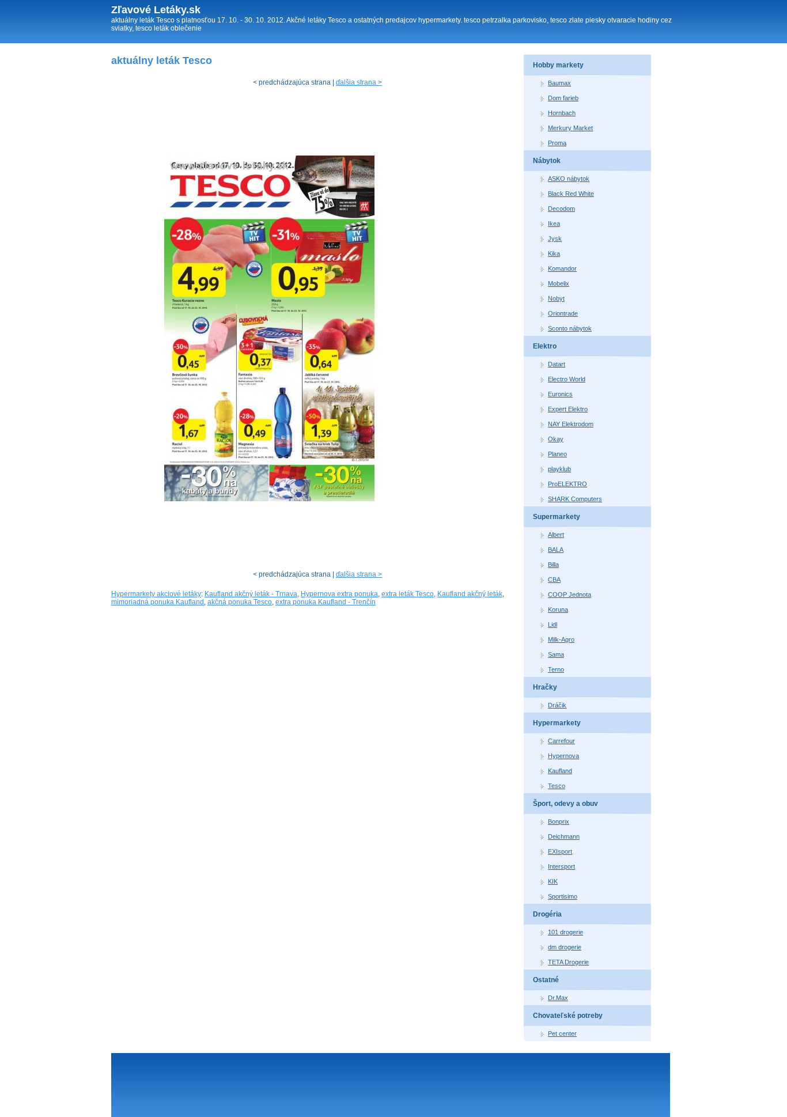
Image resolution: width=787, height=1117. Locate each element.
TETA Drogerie (568, 962)
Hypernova (563, 755)
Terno (556, 669)
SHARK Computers (575, 498)
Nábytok (547, 161)
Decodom (561, 208)
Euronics (560, 394)
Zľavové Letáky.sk (155, 10)
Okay (555, 439)
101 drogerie (565, 932)
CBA (554, 579)
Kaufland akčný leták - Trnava (251, 594)
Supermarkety (556, 517)
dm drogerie (564, 947)
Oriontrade (563, 313)
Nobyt (556, 298)
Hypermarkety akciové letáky (156, 594)
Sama (556, 654)
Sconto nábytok (570, 328)
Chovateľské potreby (568, 1016)
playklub (559, 468)
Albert (556, 534)
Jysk (555, 238)
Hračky (545, 687)
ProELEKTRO (567, 483)
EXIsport (560, 851)
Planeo (557, 453)
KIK (553, 881)
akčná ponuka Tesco (239, 602)
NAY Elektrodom (570, 424)
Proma (557, 142)
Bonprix (558, 821)
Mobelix (558, 283)
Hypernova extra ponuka (339, 594)
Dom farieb (563, 97)
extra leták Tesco (407, 594)
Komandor (562, 268)
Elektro (545, 346)
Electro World (566, 379)
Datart (556, 364)
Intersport (561, 866)
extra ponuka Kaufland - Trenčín (325, 602)
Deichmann (564, 836)
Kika (554, 253)
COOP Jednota (569, 594)
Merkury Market (570, 127)
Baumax (559, 82)
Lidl (552, 624)
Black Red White (571, 193)
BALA (555, 549)
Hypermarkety (557, 723)
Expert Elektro (568, 409)
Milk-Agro (561, 639)
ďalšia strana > (359, 82)
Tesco (556, 785)
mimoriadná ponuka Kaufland (157, 602)
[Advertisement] (321, 124)
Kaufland (560, 770)
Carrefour (561, 740)
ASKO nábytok (568, 178)
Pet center (562, 1033)
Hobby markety (558, 65)
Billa (553, 564)
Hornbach (562, 112)
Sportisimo (562, 896)
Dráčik (557, 705)
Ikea (554, 223)
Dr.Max (558, 997)
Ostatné (546, 980)
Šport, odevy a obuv (565, 804)
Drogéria (547, 914)
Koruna (558, 609)
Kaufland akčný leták (469, 594)
